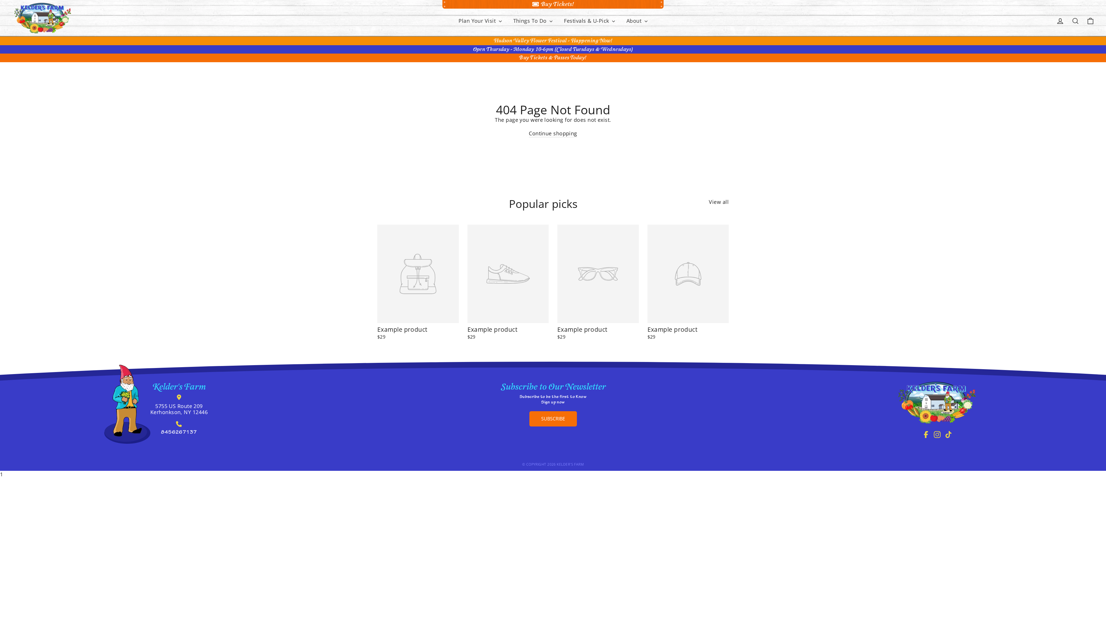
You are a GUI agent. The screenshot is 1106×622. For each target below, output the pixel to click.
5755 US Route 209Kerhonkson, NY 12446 (179, 409)
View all (719, 201)
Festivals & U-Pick (587, 20)
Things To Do (530, 20)
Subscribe (553, 419)
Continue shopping (553, 133)
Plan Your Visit (478, 20)
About (634, 20)
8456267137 (179, 432)
